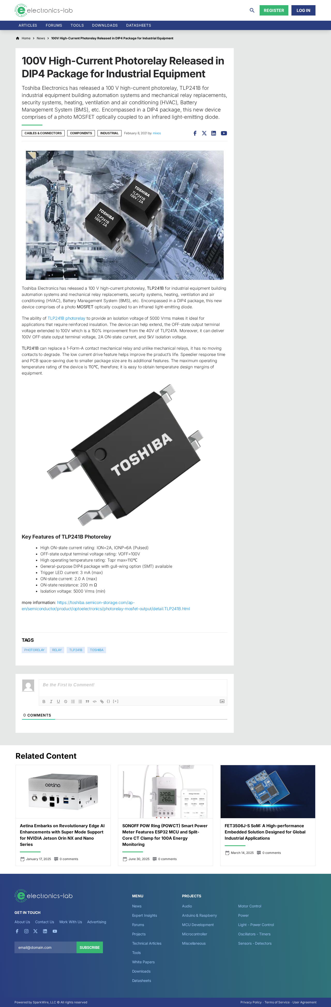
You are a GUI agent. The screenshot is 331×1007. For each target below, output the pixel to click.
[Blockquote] (87, 701)
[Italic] (51, 701)
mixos (157, 133)
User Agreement (304, 1002)
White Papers (143, 962)
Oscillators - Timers (254, 934)
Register (274, 10)
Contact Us (44, 922)
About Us (22, 922)
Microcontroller (194, 934)
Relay (57, 650)
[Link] (102, 701)
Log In (303, 10)
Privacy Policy (251, 1002)
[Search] (252, 10)
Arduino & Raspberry (199, 915)
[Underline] (58, 701)
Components (81, 133)
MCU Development (198, 924)
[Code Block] (94, 701)
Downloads (141, 971)
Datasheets (138, 25)
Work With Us (70, 922)
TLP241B (75, 650)
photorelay (34, 650)
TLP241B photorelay (66, 318)
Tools (77, 25)
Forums (54, 25)
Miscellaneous (194, 943)
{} (108, 701)
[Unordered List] (80, 701)
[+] (116, 701)
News (137, 906)
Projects (139, 934)
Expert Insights (144, 915)
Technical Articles (147, 943)
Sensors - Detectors (254, 943)
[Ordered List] (73, 701)
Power (243, 915)
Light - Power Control (256, 924)
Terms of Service (277, 1002)
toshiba (96, 650)
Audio (187, 906)
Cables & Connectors (43, 133)
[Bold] (44, 701)
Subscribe (90, 947)
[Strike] (65, 701)
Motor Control (249, 906)
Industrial (109, 133)
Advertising (96, 922)
